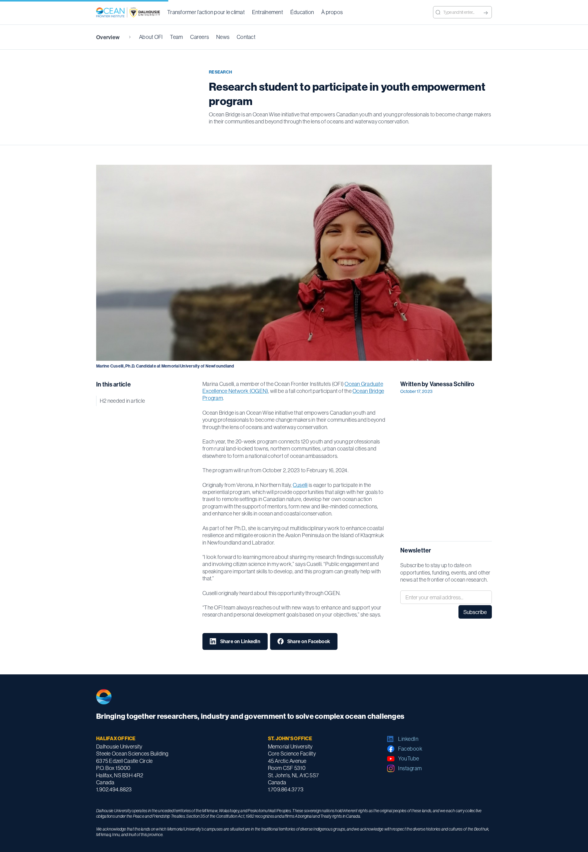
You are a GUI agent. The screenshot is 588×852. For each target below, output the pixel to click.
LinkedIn (408, 738)
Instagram (410, 768)
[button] (206, 12)
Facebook (410, 748)
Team (176, 36)
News (222, 36)
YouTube (408, 758)
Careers (199, 36)
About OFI (151, 36)
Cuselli (300, 484)
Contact (246, 36)
